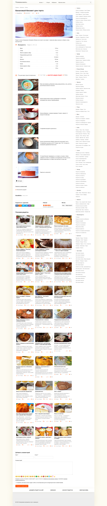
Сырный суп (78, 41)
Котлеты (77, 71)
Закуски (79, 82)
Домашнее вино (82, 203)
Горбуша (88, 131)
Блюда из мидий (79, 221)
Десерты (79, 190)
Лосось (84, 131)
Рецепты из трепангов (80, 224)
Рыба (78, 127)
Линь (89, 133)
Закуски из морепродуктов (81, 102)
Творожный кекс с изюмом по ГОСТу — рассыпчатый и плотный (43, 226)
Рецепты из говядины (80, 118)
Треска (87, 137)
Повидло (82, 260)
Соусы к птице (79, 164)
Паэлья (77, 75)
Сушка (85, 260)
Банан (21, 63)
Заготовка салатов (80, 280)
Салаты (78, 8)
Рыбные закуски (79, 88)
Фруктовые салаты (80, 24)
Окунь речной (79, 145)
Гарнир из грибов (86, 60)
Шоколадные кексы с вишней (23, 437)
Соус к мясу (85, 164)
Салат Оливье (87, 10)
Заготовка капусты (80, 257)
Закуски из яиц (87, 88)
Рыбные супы (79, 43)
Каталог (41, 2)
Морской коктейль (80, 226)
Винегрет (78, 12)
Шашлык (77, 116)
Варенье (77, 260)
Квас (83, 209)
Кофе (88, 203)
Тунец (80, 129)
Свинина (87, 118)
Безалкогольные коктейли (81, 205)
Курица (81, 109)
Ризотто (85, 77)
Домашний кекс (39, 391)
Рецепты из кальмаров (81, 222)
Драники (77, 73)
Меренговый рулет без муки (61, 226)
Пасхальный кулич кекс (60, 366)
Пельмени (82, 71)
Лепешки (78, 241)
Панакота (78, 196)
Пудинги (85, 240)
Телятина (82, 116)
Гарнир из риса (79, 60)
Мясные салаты (86, 30)
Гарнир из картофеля (80, 58)
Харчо (87, 37)
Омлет (77, 77)
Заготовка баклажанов (81, 276)
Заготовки (79, 250)
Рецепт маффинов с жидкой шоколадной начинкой (42, 250)
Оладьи (81, 241)
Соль (21, 57)
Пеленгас (85, 133)
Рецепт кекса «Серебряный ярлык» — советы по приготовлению (63, 250)
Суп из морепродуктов (81, 45)
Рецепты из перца (80, 185)
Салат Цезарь (86, 14)
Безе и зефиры (83, 194)
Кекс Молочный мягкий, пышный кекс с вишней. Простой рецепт (24, 414)
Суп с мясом (84, 41)
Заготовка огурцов (80, 253)
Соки (80, 202)
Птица (78, 107)
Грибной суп (78, 39)
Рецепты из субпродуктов (81, 122)
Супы (78, 33)
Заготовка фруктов (80, 262)
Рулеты (81, 247)
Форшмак (78, 90)
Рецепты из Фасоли (80, 183)
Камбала (78, 139)
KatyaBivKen (18, 195)
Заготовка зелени (79, 259)
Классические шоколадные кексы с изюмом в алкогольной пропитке (62, 273)
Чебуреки (78, 243)
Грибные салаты (79, 26)
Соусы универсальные (85, 154)
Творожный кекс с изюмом (42, 319)
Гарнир (78, 54)
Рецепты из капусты (80, 175)
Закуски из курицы (80, 86)
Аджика (83, 160)
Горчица (86, 156)
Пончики (85, 238)
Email (36, 455)
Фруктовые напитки (80, 211)
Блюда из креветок (80, 228)
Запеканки (82, 245)
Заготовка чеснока (80, 270)
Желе (80, 192)
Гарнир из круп (87, 66)
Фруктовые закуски (80, 96)
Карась (77, 129)
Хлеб (82, 240)
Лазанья (81, 75)
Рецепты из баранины (80, 120)
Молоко (22, 59)
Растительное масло (25, 61)
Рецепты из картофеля (81, 179)
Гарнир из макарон (80, 56)
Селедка (87, 129)
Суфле (77, 192)
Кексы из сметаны (58, 413)
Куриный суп (83, 37)
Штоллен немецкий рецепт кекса (62, 343)
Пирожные (78, 240)
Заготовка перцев (79, 264)
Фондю (82, 90)
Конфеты (78, 194)
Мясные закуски (79, 84)
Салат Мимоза (79, 14)
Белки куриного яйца (25, 66)
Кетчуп (77, 156)
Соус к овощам (79, 162)
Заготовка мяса (86, 268)
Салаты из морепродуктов (81, 18)
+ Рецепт (48, 2)
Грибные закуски (79, 94)
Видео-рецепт (69, 205)
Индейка (78, 109)
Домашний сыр (87, 266)
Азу (88, 75)
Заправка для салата (80, 152)
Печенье (77, 245)
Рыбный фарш (79, 131)
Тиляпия (86, 139)
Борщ (77, 35)
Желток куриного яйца (25, 52)
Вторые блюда (80, 69)
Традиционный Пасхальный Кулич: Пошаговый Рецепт (24, 273)
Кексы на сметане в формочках (24, 391)
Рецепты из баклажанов (81, 181)
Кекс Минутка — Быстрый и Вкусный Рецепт (42, 297)
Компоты (87, 209)
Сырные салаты (79, 30)
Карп (88, 135)
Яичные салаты (87, 20)
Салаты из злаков (79, 20)
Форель (77, 137)
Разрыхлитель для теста (26, 55)
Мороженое (84, 192)
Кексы (85, 241)
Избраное (53, 490)
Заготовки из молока (80, 272)
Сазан (80, 141)
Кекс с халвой (57, 391)
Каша (87, 73)
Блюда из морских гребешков (82, 219)
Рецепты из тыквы (80, 177)
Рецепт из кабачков (80, 187)
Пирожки (78, 238)
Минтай (81, 137)
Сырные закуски (79, 92)
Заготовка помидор (80, 255)
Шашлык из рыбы (86, 141)
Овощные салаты (87, 16)
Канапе (85, 92)
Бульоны (85, 49)
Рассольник (85, 35)
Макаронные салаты (80, 28)
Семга (77, 143)
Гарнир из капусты (80, 62)
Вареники (78, 79)
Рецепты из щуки (79, 147)
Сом (89, 145)
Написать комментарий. (21, 186)
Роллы (86, 96)
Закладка (20, 181)
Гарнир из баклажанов (80, 64)
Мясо (78, 114)
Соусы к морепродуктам (81, 158)
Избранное (54, 2)
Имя (16, 455)
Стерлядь (82, 139)
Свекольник (78, 51)
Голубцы (82, 79)
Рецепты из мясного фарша (82, 124)
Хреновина (81, 156)
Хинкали (81, 77)
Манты (86, 71)
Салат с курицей (79, 16)
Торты (86, 245)
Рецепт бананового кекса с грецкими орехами (23, 320)
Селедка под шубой (84, 12)
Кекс (63, 205)
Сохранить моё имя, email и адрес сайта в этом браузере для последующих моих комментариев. (39, 482)
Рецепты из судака (83, 143)
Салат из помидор (80, 10)
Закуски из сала (79, 104)
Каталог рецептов (67, 490)
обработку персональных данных (51, 478)
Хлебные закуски (79, 100)
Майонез (78, 154)
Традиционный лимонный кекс (61, 319)
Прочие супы (88, 47)
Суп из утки (84, 39)
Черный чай (87, 211)
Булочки (89, 243)
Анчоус (84, 135)
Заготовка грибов (79, 282)
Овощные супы (84, 51)
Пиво (86, 207)
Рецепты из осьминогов (81, 232)
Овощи (78, 169)
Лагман (85, 75)
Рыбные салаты (79, 22)
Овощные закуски (80, 98)
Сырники (78, 247)
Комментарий (18, 460)
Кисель (77, 203)
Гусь (85, 109)
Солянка (80, 35)
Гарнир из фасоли (79, 66)
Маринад (87, 152)
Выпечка (79, 235)
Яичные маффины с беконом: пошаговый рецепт (23, 250)
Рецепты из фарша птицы (81, 111)
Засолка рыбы (79, 268)
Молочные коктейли (80, 207)
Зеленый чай (78, 209)
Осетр (81, 135)
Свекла (85, 185)
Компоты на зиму (79, 266)
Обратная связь (61, 2)
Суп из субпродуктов (80, 47)
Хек (84, 137)
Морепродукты (80, 214)
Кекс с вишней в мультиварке (42, 413)
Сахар (21, 50)
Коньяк (89, 202)
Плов (84, 73)
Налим (77, 141)
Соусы (78, 150)
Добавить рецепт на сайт (36, 490)
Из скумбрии (85, 145)
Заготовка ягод (79, 274)
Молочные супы (79, 49)
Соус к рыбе (78, 160)
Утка (88, 111)
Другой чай (84, 202)
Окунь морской (79, 133)
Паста (81, 73)
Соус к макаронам (87, 162)
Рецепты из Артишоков (81, 173)
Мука (21, 48)
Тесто (85, 243)
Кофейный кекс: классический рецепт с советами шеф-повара (43, 344)
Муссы (89, 192)
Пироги (82, 243)
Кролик (89, 122)
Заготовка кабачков (80, 278)
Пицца (81, 238)
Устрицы (77, 217)
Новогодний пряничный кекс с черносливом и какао (23, 226)
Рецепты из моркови (80, 171)
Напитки (79, 199)
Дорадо (77, 135)
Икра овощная (87, 259)
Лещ (83, 129)
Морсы (77, 202)
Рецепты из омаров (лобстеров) (83, 230)
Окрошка (78, 37)
